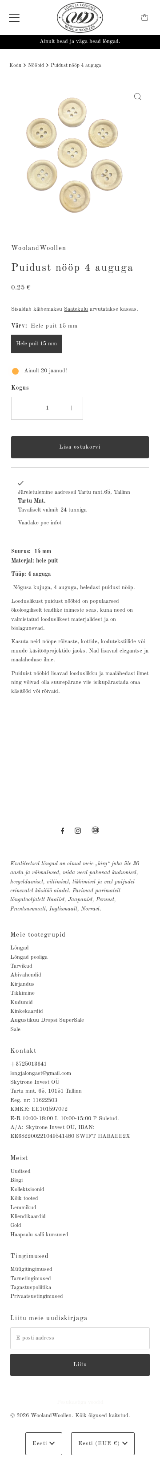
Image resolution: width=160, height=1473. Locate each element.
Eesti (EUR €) (100, 1443)
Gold (15, 1225)
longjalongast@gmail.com (40, 1073)
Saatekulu (76, 309)
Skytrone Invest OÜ (35, 1082)
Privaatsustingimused (36, 1296)
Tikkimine (22, 993)
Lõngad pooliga (29, 957)
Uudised (20, 1171)
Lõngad (19, 948)
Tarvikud (21, 966)
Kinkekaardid (26, 1011)
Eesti (40, 1443)
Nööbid (36, 65)
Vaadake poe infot (39, 523)
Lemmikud (23, 1208)
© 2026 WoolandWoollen (41, 1415)
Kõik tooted (24, 1198)
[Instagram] (78, 831)
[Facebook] (62, 831)
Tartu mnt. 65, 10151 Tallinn (46, 1091)
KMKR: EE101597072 (39, 1109)
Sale (15, 1029)
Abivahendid (25, 975)
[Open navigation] (14, 18)
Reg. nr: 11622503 (33, 1100)
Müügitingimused (31, 1269)
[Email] (95, 833)
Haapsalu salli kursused (39, 1235)
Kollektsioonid (27, 1189)
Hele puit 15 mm (36, 344)
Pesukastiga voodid (80, 1402)
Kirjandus (22, 984)
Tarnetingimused (30, 1279)
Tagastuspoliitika (30, 1287)
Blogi (16, 1180)
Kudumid (21, 1002)
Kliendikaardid (28, 1216)
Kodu (15, 65)
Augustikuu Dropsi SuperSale (47, 1020)
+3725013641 (28, 1064)
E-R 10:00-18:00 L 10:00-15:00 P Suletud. (64, 1118)
